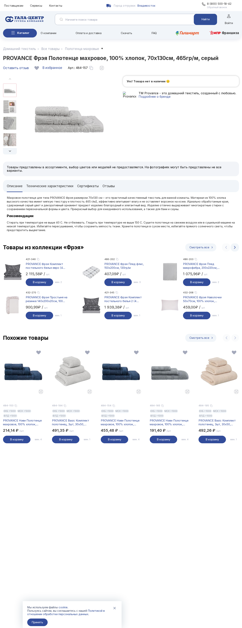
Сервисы (36, 5)
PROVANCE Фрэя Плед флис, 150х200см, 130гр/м (124, 266)
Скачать (126, 33)
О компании (48, 33)
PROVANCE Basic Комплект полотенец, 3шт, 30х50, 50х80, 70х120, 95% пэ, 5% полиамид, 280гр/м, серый (70, 422)
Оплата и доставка (89, 33)
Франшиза (230, 33)
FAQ (154, 33)
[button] (10, 151)
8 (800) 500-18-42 (219, 3)
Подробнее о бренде (155, 96)
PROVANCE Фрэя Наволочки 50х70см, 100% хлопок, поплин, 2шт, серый (202, 299)
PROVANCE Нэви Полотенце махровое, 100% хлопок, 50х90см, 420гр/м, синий (22, 422)
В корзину (39, 282)
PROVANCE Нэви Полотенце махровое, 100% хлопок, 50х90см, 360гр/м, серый (169, 422)
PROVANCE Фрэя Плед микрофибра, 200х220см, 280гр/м (200, 266)
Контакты (55, 5)
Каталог (23, 33)
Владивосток (146, 5)
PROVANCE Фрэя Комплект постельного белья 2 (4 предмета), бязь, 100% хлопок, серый (123, 299)
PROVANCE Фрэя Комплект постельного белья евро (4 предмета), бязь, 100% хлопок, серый (44, 266)
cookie (63, 607)
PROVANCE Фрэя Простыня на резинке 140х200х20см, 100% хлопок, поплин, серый (46, 299)
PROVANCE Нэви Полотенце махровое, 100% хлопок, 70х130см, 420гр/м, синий (120, 422)
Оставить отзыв (16, 68)
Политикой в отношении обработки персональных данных (66, 612)
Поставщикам (13, 5)
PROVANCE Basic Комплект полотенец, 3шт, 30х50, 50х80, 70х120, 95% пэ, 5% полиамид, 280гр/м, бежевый (218, 422)
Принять (37, 622)
